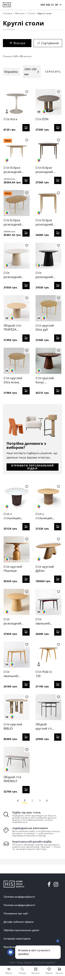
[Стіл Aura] (17, 102)
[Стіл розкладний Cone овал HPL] (17, 256)
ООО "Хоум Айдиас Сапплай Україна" (32, 962)
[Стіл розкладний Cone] (17, 602)
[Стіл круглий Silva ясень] (17, 361)
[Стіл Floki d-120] (49, 655)
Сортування (50, 43)
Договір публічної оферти (19, 921)
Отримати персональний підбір (32, 467)
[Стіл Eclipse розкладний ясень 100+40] (49, 203)
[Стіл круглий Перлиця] (17, 549)
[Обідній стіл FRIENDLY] (17, 760)
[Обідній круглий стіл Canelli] (49, 707)
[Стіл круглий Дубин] (49, 549)
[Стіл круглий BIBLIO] (17, 707)
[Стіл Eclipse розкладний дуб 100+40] (17, 203)
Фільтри (19, 43)
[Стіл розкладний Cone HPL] (49, 256)
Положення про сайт (16, 913)
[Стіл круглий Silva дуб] (49, 308)
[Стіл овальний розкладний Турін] (17, 655)
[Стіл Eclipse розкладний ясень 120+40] (49, 150)
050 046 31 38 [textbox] (49, 4)
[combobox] (49, 4)
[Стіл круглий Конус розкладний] (49, 361)
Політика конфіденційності (19, 896)
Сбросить (53, 71)
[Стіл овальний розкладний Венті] (49, 602)
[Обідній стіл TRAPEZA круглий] (17, 308)
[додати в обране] (27, 92)
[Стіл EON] (49, 102)
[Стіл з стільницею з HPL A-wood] (17, 497)
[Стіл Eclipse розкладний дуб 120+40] (17, 150)
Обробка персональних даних (21, 930)
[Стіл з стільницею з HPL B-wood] (49, 497)
